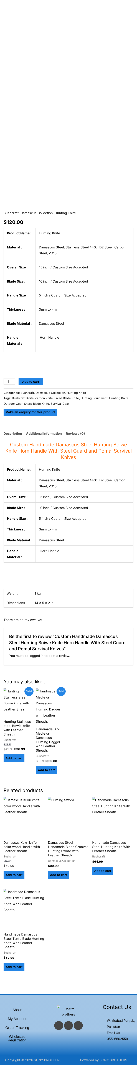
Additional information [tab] (44, 433)
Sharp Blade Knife (36, 403)
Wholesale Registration (17, 1038)
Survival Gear (60, 403)
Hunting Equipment (94, 398)
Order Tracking (17, 1028)
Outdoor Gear (13, 403)
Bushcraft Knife (23, 398)
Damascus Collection (37, 213)
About (17, 1010)
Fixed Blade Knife (66, 398)
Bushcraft (11, 213)
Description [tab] (13, 433)
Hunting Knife (65, 213)
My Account (17, 1019)
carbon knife (44, 398)
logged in (36, 656)
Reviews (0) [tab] (75, 433)
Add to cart (30, 381)
